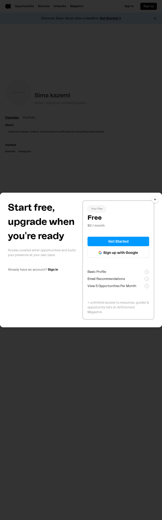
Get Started (118, 241)
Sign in (53, 269)
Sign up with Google (120, 252)
